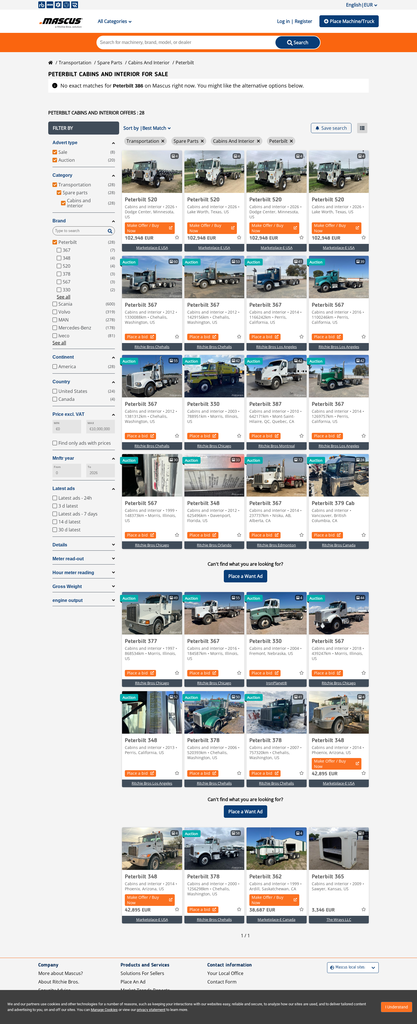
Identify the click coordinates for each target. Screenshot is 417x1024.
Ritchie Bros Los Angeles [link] (276, 346)
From (57, 467)
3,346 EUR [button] (323, 910)
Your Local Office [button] (225, 973)
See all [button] (63, 297)
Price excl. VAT (68, 414)
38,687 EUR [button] (262, 910)
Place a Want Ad (245, 576)
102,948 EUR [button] (139, 238)
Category (62, 175)
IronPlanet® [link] (276, 682)
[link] (152, 171)
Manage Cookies (104, 1010)
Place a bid (137, 336)
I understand (396, 1007)
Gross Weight (67, 586)
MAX (91, 423)
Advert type (64, 142)
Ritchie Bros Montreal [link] (276, 445)
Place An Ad (133, 982)
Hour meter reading (73, 572)
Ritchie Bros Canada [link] (338, 545)
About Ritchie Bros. (58, 982)
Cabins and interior (149, 62)
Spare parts (109, 62)
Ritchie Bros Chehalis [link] (151, 346)
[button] (83, 128)
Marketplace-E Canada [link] (276, 919)
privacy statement (151, 1010)
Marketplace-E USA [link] (152, 247)
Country (61, 381)
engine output (67, 600)
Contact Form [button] (222, 982)
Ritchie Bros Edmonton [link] (276, 545)
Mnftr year (63, 458)
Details (59, 544)
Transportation (75, 62)
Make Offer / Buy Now (143, 228)
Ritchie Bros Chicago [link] (214, 445)
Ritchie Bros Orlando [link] (214, 545)
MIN (56, 423)
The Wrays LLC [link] (339, 919)
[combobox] (331, 967)
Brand (59, 220)
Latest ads (63, 488)
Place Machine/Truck (352, 21)
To (89, 467)
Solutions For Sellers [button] (142, 973)
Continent (63, 357)
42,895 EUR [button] (325, 773)
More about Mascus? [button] (60, 973)
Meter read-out (68, 558)
